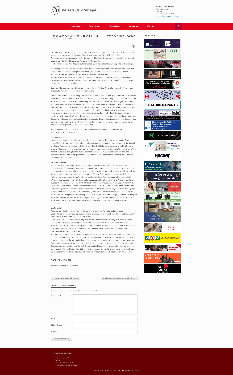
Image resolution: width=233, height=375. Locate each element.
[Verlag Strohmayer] (75, 10)
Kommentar (56, 296)
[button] (178, 26)
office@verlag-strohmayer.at (171, 16)
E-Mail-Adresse (57, 325)
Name (54, 318)
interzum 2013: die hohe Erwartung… (65, 278)
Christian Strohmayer (82, 39)
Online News (114, 26)
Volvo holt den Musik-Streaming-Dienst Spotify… (119, 278)
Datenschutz (135, 370)
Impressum (126, 370)
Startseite (75, 26)
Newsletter (134, 26)
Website (54, 331)
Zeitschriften (94, 26)
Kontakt (151, 26)
